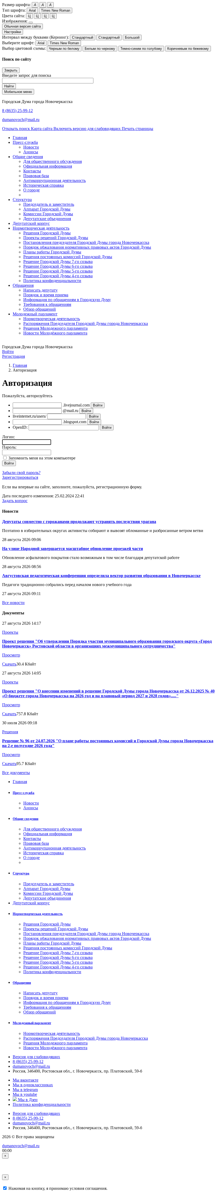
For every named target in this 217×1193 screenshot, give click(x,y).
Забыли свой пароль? (21, 472)
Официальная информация (47, 166)
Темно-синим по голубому (141, 49)
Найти (9, 86)
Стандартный (82, 37)
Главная (20, 365)
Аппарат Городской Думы (46, 209)
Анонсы (30, 152)
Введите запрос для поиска (26, 75)
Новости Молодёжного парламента (55, 333)
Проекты (10, 632)
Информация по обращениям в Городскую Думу (67, 299)
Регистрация (13, 356)
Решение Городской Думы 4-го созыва (58, 276)
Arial (32, 10)
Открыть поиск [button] (16, 128)
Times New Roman (55, 10)
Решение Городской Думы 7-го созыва (58, 261)
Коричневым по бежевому (188, 49)
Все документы (16, 772)
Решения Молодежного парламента (55, 328)
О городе (31, 190)
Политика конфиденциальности (52, 280)
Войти (8, 351)
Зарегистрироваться (20, 477)
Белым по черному (100, 49)
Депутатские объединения (47, 218)
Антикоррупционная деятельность (54, 180)
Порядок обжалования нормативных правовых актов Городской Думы (87, 247)
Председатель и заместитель (48, 204)
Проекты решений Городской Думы (55, 237)
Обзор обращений (39, 309)
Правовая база (36, 175)
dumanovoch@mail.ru (20, 119)
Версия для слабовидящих (36, 1057)
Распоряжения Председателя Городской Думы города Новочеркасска (85, 323)
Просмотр (11, 655)
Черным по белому (64, 49)
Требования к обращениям (47, 304)
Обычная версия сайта (22, 26)
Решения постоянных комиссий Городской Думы (67, 256)
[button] (25, 142)
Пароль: (9, 447)
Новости (31, 147)
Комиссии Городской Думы (48, 214)
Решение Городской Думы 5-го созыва (58, 271)
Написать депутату (40, 290)
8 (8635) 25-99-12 (17, 110)
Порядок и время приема (45, 295)
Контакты (32, 171)
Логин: (8, 437)
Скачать (9, 664)
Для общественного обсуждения (52, 161)
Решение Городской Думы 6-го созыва (58, 266)
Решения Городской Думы (47, 233)
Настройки (12, 32)
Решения (10, 732)
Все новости (13, 602)
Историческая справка (43, 185)
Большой (132, 37)
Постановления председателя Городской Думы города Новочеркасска (86, 242)
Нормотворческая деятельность (51, 318)
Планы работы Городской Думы (52, 252)
